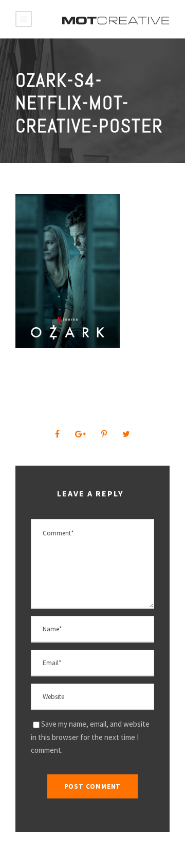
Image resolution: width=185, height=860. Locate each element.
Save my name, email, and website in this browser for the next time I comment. (90, 737)
